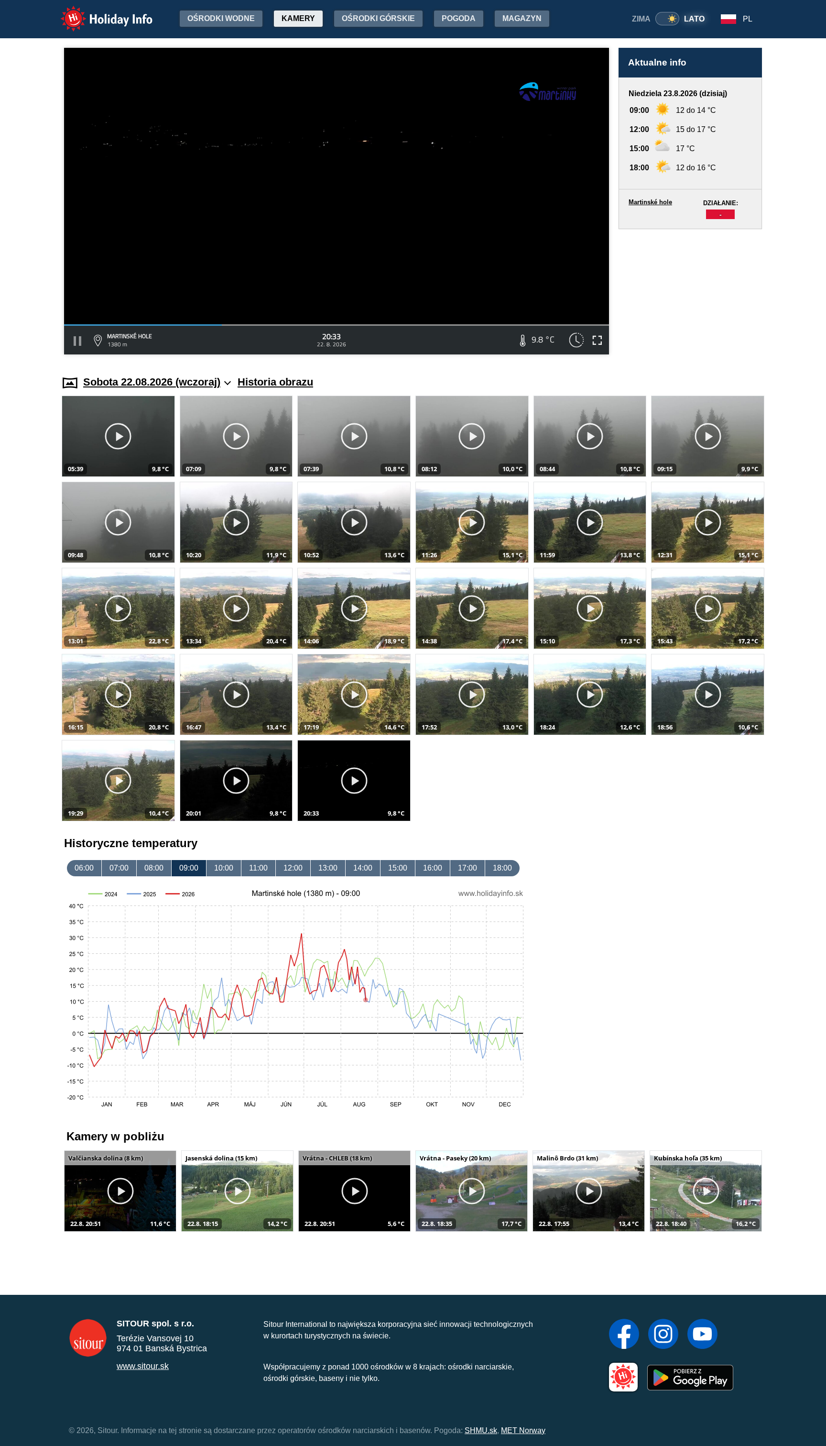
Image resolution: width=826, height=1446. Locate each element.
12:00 (293, 868)
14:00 (362, 868)
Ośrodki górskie (378, 18)
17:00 (467, 868)
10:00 (223, 868)
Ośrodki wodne (221, 18)
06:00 (84, 868)
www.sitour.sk (143, 1366)
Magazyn (522, 18)
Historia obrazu (275, 382)
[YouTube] (702, 1335)
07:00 (119, 868)
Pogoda (459, 18)
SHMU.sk (481, 1430)
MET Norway (523, 1430)
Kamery (298, 18)
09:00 (188, 868)
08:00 (153, 868)
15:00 (397, 868)
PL (747, 19)
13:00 (327, 868)
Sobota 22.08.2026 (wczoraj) (151, 382)
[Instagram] (663, 1335)
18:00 (502, 868)
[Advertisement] (690, 293)
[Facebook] (624, 1335)
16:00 (432, 868)
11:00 (258, 868)
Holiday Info (97, 12)
